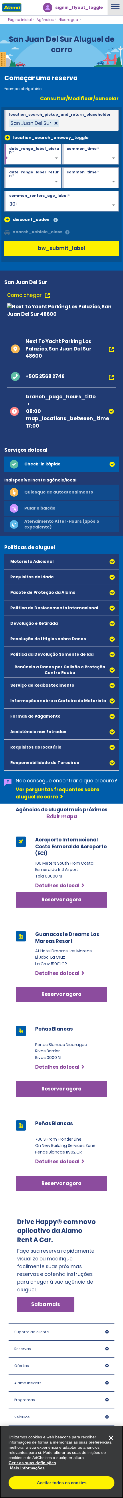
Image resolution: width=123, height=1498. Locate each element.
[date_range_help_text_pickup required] (33, 154)
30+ (14, 204)
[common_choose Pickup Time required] (90, 154)
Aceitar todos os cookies (61, 1482)
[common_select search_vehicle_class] (7, 232)
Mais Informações (27, 1468)
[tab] (61, 464)
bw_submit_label (61, 248)
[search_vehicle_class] (67, 232)
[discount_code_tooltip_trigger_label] (55, 220)
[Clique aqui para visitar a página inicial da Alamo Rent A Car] (10, 7)
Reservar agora (61, 994)
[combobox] (61, 120)
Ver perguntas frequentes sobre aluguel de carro (57, 793)
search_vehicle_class (38, 232)
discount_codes (31, 219)
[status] (34, 123)
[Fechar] (111, 1437)
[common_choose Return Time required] (90, 178)
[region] (61, 1462)
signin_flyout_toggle (79, 7)
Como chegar (25, 295)
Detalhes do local (57, 1067)
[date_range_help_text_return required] (33, 178)
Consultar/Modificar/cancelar (79, 98)
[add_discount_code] (7, 219)
